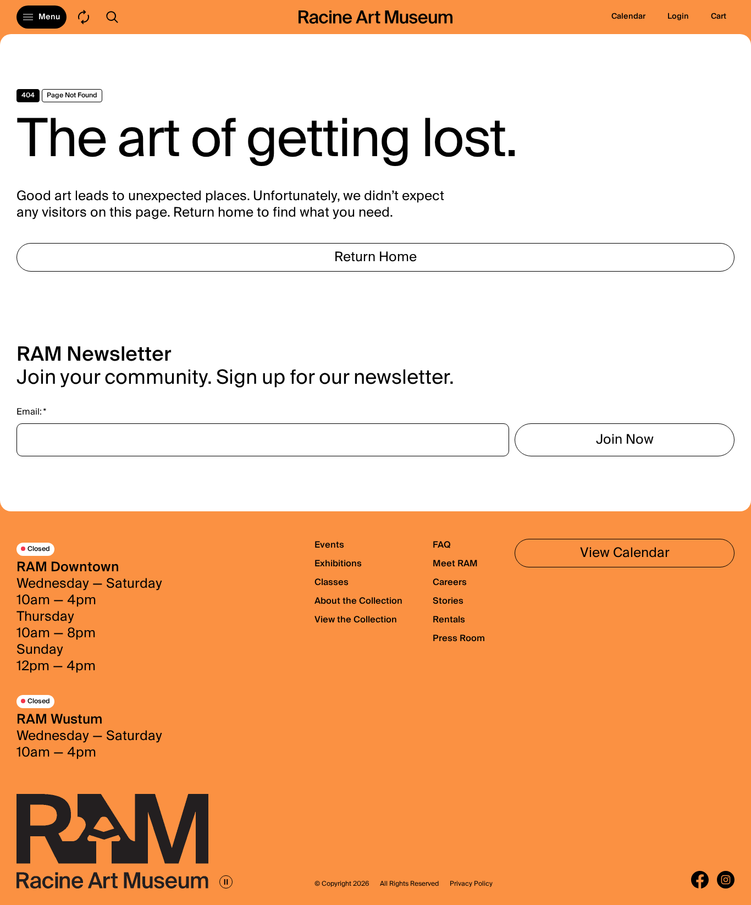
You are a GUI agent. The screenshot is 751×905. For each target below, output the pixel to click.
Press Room (459, 638)
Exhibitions (338, 563)
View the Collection (355, 619)
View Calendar (625, 553)
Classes (331, 582)
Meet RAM (455, 563)
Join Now (625, 439)
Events (329, 545)
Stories (448, 601)
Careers (450, 582)
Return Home (375, 257)
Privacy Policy (471, 884)
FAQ (442, 545)
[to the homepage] (375, 17)
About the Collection (358, 601)
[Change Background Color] (83, 17)
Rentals (449, 619)
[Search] (112, 17)
